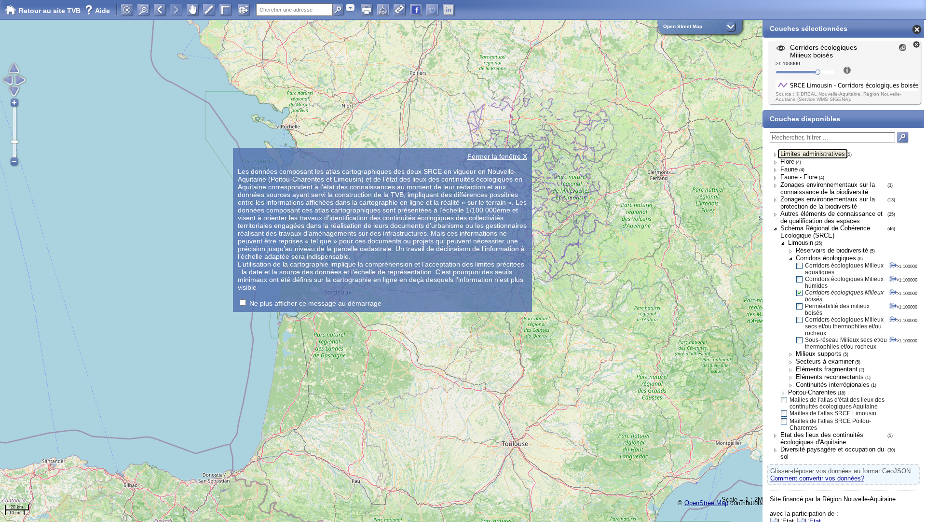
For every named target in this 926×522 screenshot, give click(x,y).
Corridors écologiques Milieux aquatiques (844, 269)
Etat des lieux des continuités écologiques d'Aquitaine (821, 438)
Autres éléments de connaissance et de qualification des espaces (831, 217)
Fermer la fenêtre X (497, 156)
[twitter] (432, 9)
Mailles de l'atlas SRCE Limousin (833, 413)
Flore (787, 161)
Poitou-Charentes (812, 392)
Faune (789, 169)
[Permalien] (399, 9)
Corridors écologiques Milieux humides (844, 282)
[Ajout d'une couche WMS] (243, 9)
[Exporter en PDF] (383, 9)
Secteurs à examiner (825, 361)
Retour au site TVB (50, 10)
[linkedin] (448, 9)
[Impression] (366, 9)
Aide (97, 10)
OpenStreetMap (706, 503)
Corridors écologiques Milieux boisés (844, 296)
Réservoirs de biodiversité (832, 250)
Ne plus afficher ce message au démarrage (315, 303)
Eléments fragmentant (827, 369)
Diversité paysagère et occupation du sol (832, 453)
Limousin (800, 242)
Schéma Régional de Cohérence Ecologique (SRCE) (825, 232)
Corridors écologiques (826, 258)
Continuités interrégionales (833, 384)
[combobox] (350, 7)
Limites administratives (812, 153)
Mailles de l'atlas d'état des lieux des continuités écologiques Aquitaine (837, 403)
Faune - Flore (798, 177)
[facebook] (416, 9)
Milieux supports (819, 353)
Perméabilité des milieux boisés (837, 309)
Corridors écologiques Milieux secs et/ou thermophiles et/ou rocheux (844, 326)
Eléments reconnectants (830, 377)
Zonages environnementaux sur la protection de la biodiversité (827, 203)
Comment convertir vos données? (817, 478)
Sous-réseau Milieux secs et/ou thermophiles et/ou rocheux (846, 343)
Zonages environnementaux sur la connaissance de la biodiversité (827, 188)
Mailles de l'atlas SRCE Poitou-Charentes (830, 424)
